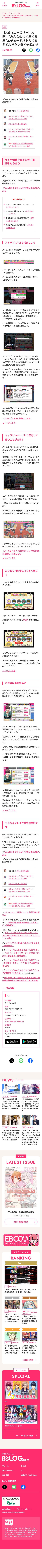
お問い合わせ (6, 1509)
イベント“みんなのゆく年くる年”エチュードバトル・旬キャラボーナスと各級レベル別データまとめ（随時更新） (21, 953)
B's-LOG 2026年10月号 (21, 1212)
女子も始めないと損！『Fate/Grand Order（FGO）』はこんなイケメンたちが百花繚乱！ (12, 1349)
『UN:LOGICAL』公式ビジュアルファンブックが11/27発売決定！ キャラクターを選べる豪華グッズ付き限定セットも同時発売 (30, 1105)
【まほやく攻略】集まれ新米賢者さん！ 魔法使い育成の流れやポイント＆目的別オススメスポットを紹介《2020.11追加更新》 (29, 1349)
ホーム (4, 13)
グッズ (23, 1466)
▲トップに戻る (8, 422)
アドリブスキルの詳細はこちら (17, 418)
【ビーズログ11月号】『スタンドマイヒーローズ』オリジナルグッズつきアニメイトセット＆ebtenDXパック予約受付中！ (11, 1103)
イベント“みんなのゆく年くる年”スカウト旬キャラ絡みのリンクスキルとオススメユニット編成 (21, 935)
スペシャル (12, 13)
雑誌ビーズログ (8, 1470)
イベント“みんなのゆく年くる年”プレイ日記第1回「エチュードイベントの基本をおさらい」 (20, 963)
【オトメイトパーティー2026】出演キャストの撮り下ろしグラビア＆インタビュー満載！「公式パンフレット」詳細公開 (11, 1135)
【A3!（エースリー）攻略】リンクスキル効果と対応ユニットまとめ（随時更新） (20, 1290)
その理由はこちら (12, 207)
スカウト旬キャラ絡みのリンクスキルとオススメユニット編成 (21, 117)
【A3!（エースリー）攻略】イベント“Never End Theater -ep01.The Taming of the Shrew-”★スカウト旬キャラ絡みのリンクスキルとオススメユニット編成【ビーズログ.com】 (12, 1317)
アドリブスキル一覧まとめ (18, 124)
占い (22, 1470)
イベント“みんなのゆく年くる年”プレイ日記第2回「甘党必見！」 (20, 971)
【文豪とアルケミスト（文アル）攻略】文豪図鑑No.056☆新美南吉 (29, 1319)
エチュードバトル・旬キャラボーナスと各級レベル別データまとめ (21, 130)
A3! (19, 13)
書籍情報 (5, 1475)
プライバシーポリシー (23, 1509)
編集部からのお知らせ (29, 1475)
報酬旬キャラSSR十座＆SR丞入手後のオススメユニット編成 (21, 144)
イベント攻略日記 (22, 111)
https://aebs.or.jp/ (26, 1536)
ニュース (5, 1466)
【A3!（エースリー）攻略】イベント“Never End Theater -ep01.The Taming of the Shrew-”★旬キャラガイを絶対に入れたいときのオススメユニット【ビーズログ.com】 (31, 1137)
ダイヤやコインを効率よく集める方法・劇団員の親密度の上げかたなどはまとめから (21, 979)
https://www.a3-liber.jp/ (14, 1021)
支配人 (25, 619)
